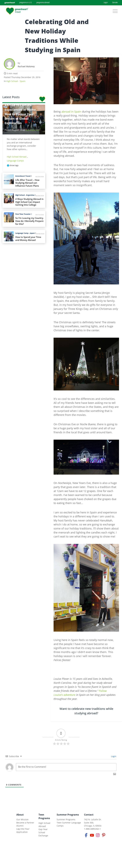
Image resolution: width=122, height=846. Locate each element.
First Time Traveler (23, 214)
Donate (115, 3)
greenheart (9, 2)
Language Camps (15, 160)
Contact (88, 814)
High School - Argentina (24, 195)
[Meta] (86, 835)
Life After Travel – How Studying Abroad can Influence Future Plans (27, 183)
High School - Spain (15, 81)
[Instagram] (98, 835)
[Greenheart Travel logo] (17, 11)
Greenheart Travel (22, 176)
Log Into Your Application (22, 830)
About (20, 814)
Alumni (20, 825)
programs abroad (43, 3)
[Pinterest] (103, 835)
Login (106, 3)
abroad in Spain (71, 111)
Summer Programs (68, 814)
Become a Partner (25, 822)
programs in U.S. (25, 3)
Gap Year (43, 829)
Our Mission (22, 819)
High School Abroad (17, 156)
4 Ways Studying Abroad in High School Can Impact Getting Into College (29, 202)
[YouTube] (92, 835)
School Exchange (43, 834)
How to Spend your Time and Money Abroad (28, 238)
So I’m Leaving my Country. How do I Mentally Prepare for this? (29, 221)
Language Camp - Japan (25, 233)
